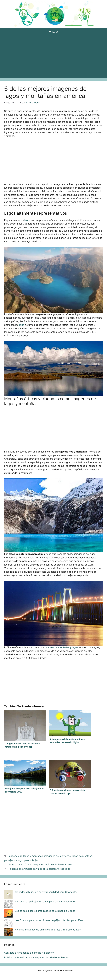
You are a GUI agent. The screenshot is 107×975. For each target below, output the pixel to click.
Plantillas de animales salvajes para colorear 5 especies (39, 868)
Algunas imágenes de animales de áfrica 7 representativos (48, 929)
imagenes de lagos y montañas (25, 856)
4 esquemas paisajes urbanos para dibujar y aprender (45, 901)
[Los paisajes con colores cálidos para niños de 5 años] (8, 914)
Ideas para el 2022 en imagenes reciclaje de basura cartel (40, 864)
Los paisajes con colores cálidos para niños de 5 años (45, 910)
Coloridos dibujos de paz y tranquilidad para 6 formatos (46, 892)
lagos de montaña (82, 856)
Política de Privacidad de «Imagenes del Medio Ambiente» (37, 957)
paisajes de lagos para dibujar (21, 860)
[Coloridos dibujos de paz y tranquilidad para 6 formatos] (8, 895)
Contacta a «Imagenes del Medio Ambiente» (29, 952)
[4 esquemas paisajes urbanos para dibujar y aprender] (8, 904)
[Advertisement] (53, 57)
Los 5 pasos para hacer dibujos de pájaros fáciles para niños (49, 920)
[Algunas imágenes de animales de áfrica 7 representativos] (8, 932)
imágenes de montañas (57, 856)
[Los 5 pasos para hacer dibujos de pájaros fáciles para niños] (8, 923)
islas (22, 324)
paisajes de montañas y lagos (62, 647)
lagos (27, 220)
